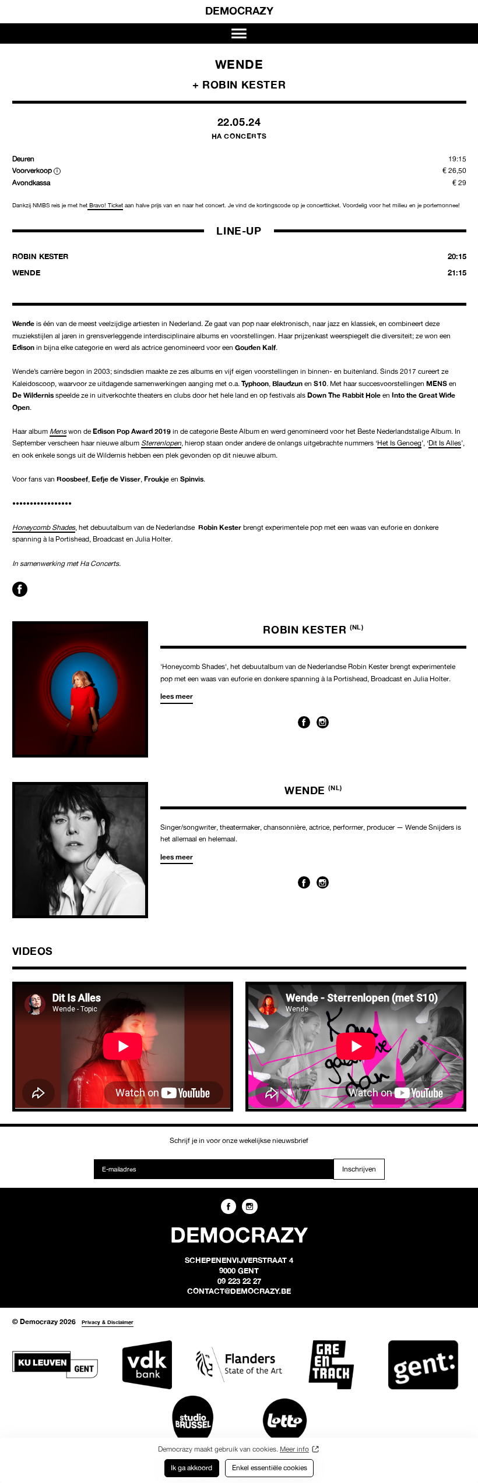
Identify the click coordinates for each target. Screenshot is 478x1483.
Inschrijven (359, 1169)
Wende (313, 790)
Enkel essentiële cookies (269, 1467)
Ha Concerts (239, 136)
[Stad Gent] (423, 1365)
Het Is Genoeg (399, 442)
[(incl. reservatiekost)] (57, 171)
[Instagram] (323, 722)
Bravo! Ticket (105, 205)
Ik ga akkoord (191, 1467)
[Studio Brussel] (193, 1420)
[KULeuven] (55, 1365)
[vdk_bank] (146, 1365)
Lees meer (176, 696)
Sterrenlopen (161, 442)
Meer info (294, 1449)
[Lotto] (285, 1420)
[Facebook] (304, 722)
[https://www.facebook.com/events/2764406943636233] (19, 589)
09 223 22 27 (239, 1281)
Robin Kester (313, 629)
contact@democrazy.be (239, 1291)
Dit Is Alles (444, 442)
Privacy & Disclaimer (107, 1322)
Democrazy (239, 10)
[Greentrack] (331, 1365)
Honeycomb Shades (43, 527)
